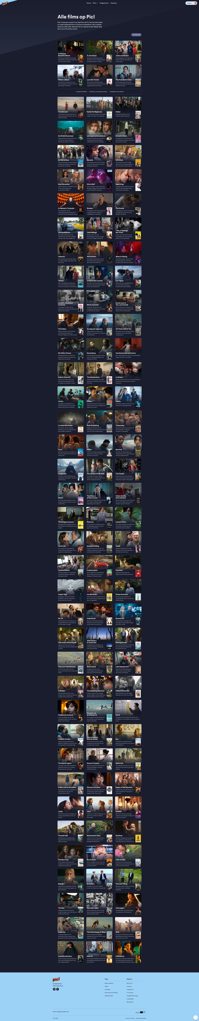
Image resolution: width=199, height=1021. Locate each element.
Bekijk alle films (109, 995)
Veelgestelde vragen (132, 995)
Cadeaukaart (130, 999)
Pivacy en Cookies (130, 1018)
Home (89, 3)
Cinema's (113, 3)
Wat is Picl (129, 983)
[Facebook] (57, 989)
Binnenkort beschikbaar (111, 992)
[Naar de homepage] (4, 3)
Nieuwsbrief (130, 1002)
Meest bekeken (109, 983)
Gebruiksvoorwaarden (141, 1018)
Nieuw (106, 986)
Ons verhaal (130, 992)
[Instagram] (54, 989)
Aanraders (107, 989)
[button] (191, 3)
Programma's (104, 3)
